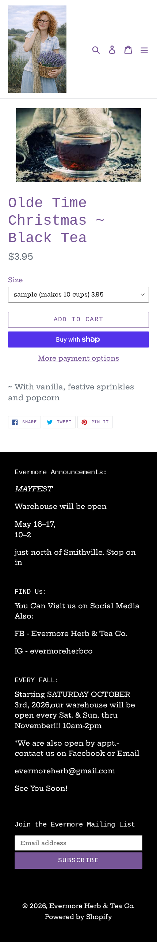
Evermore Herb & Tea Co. (92, 906)
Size (15, 280)
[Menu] (144, 49)
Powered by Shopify (78, 917)
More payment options (78, 358)
